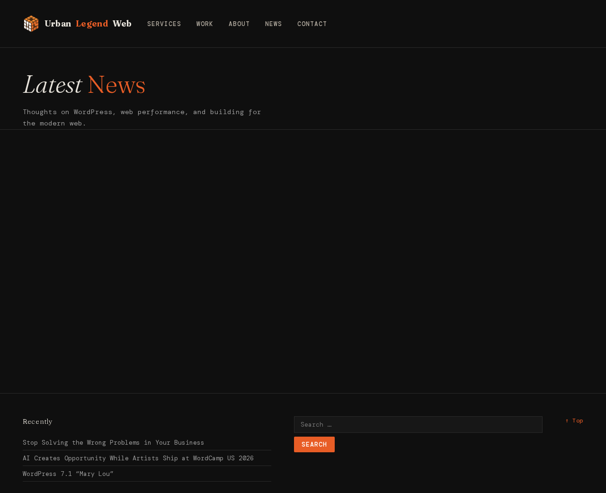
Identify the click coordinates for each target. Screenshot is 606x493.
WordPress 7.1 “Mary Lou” (68, 474)
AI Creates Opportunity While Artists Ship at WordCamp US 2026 (138, 458)
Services (164, 24)
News (273, 24)
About (239, 24)
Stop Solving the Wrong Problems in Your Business (114, 443)
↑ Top (574, 420)
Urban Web (88, 23)
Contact (312, 24)
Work (205, 24)
